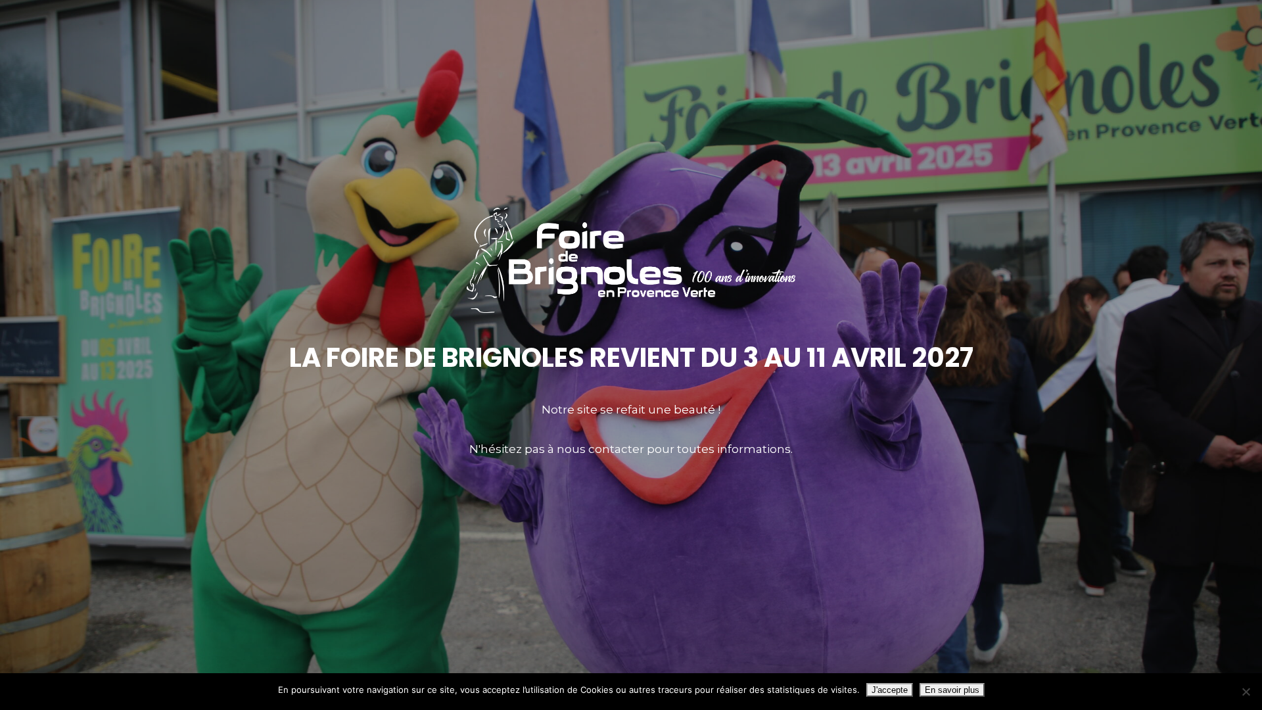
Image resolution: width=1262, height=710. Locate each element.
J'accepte (890, 690)
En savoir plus (952, 690)
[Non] (1245, 691)
